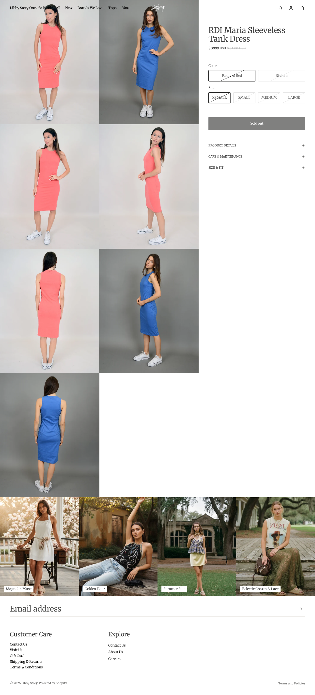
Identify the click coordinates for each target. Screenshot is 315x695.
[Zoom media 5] (49, 311)
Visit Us (16, 650)
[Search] (280, 8)
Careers (114, 658)
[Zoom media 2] (149, 62)
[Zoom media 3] (49, 186)
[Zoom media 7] (49, 435)
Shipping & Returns (26, 661)
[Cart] (301, 8)
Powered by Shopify (53, 683)
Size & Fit (215, 167)
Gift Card (17, 655)
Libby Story (29, 683)
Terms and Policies (291, 683)
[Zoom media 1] (49, 62)
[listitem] (126, 8)
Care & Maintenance (225, 156)
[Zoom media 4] (149, 186)
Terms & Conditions (26, 667)
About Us (115, 652)
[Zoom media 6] (149, 311)
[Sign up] (300, 609)
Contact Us (18, 644)
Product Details (222, 145)
